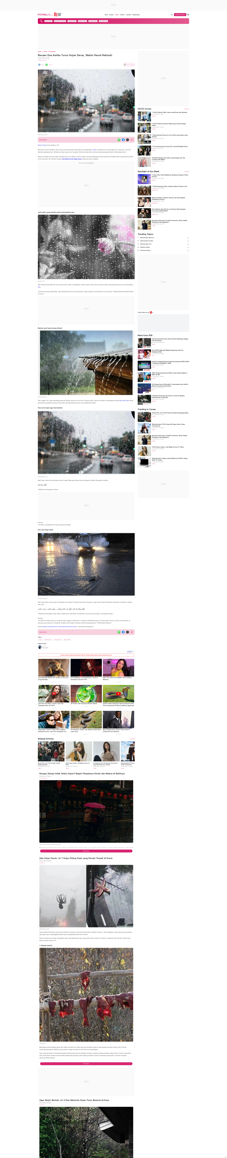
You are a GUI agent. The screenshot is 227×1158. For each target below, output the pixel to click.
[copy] (131, 139)
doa (39, 287)
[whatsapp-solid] (119, 139)
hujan (94, 150)
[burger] (188, 15)
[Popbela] (49, 14)
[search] (172, 15)
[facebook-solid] (123, 139)
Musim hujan (42, 145)
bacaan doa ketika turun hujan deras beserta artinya (59, 626)
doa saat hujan (124, 400)
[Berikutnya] (135, 749)
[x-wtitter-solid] (127, 139)
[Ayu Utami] (40, 647)
